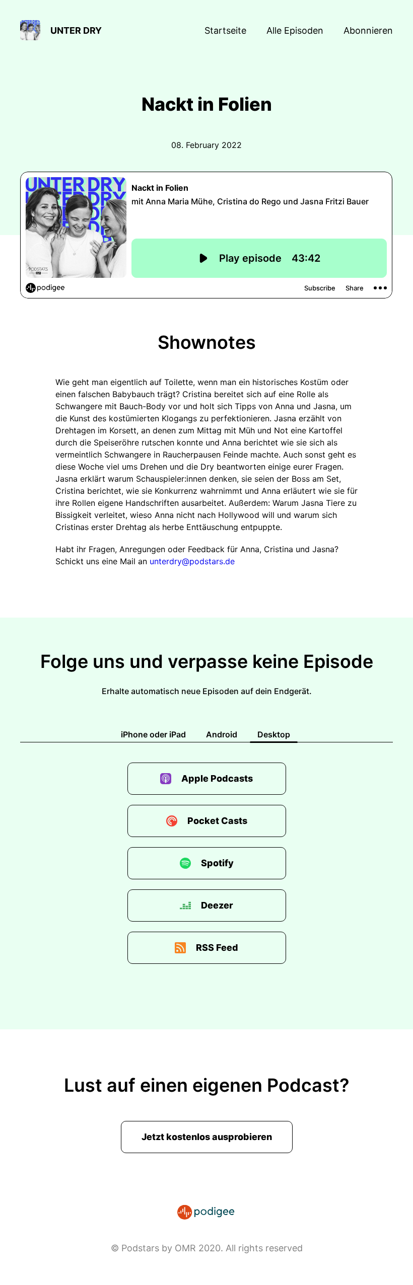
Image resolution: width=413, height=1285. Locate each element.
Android (221, 734)
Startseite (225, 30)
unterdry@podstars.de (192, 561)
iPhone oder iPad (153, 734)
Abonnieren (368, 30)
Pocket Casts (217, 820)
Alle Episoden (294, 30)
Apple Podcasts (217, 778)
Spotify (217, 863)
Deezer (217, 905)
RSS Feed (217, 947)
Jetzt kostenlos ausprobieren (207, 1136)
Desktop (273, 734)
